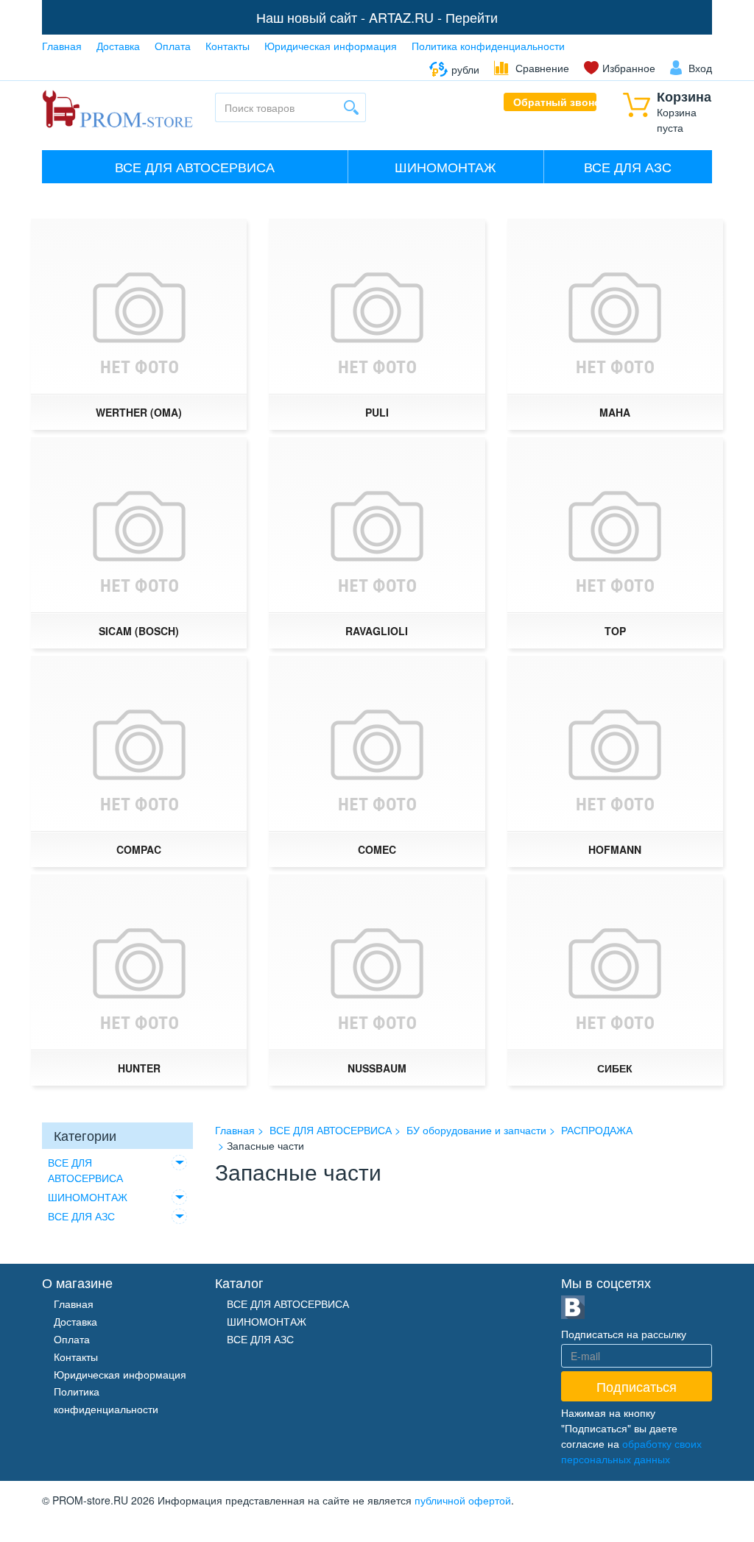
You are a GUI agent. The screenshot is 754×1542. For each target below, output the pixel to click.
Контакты (227, 45)
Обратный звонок (555, 101)
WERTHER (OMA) (139, 412)
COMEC (377, 849)
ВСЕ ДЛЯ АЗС (628, 166)
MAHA (614, 412)
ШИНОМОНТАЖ (445, 166)
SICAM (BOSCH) (139, 630)
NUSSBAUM (377, 1068)
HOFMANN (614, 849)
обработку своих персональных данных (631, 1451)
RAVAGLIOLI (376, 630)
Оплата (173, 45)
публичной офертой (463, 1500)
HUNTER (139, 1068)
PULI (377, 412)
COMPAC (138, 849)
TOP (615, 630)
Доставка (118, 45)
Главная (62, 45)
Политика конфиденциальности (488, 45)
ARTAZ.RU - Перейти (433, 16)
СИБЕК (615, 1068)
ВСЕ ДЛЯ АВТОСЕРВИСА (195, 166)
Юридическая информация (330, 45)
